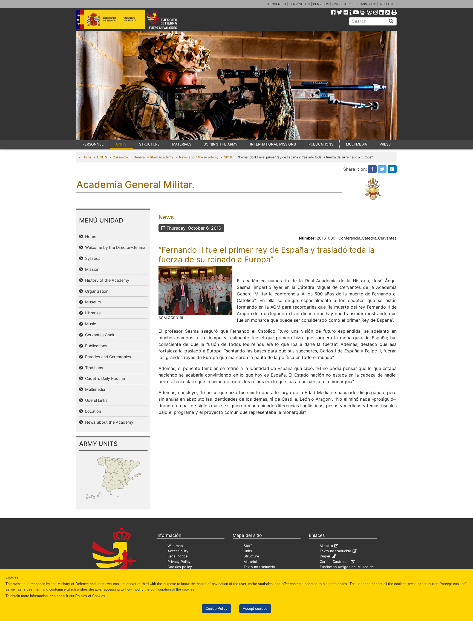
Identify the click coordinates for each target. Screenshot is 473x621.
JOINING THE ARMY (221, 144)
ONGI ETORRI (342, 4)
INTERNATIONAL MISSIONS (273, 144)
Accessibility (178, 551)
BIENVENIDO (276, 4)
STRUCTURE (149, 144)
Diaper (325, 556)
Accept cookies (255, 608)
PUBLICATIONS (320, 144)
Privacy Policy (179, 562)
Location (92, 411)
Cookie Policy (216, 608)
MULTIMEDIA (356, 144)
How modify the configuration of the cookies (159, 589)
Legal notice (178, 556)
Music (89, 323)
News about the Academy (198, 157)
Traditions (93, 367)
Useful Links (95, 400)
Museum (92, 302)
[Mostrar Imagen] (195, 290)
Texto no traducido (259, 567)
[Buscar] (391, 21)
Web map (175, 546)
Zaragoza (120, 157)
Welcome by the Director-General (114, 247)
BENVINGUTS (299, 4)
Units (248, 551)
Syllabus (91, 258)
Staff (248, 546)
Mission (91, 269)
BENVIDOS (321, 4)
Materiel (250, 562)
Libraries (92, 312)
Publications (95, 345)
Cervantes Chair (98, 334)
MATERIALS (181, 144)
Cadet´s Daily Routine (104, 378)
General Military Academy (153, 157)
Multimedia (94, 389)
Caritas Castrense (334, 562)
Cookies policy (180, 567)
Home (86, 157)
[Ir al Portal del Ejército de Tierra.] (168, 19)
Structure (251, 556)
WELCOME (387, 4)
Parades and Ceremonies (107, 356)
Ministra (326, 546)
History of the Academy (106, 280)
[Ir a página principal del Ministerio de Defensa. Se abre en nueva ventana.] (110, 19)
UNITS (121, 144)
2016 (228, 157)
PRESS (385, 144)
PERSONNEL (92, 144)
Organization (95, 291)
